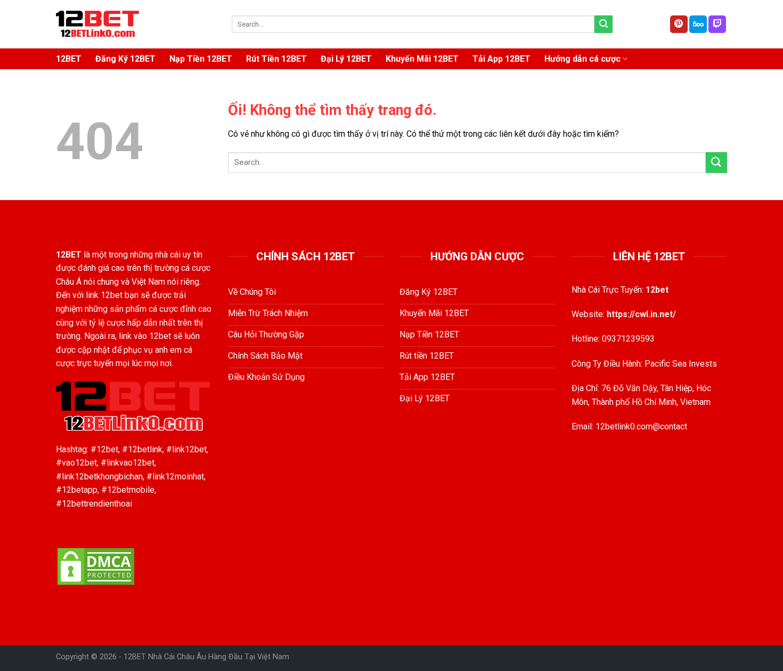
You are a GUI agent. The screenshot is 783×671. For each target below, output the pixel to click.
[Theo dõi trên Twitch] (717, 24)
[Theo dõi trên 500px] (698, 24)
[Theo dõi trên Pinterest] (679, 24)
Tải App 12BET (501, 59)
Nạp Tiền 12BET (200, 59)
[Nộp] (603, 24)
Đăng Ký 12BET (125, 59)
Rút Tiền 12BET (276, 59)
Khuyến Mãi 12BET (422, 59)
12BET (68, 59)
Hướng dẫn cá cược (582, 59)
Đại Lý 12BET (346, 59)
